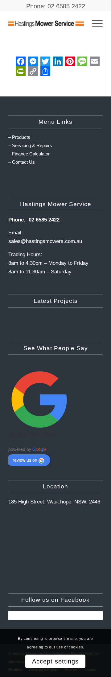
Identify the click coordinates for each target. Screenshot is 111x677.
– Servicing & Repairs (30, 145)
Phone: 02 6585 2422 (55, 6)
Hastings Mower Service (33, 434)
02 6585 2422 (44, 220)
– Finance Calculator (29, 153)
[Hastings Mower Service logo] (46, 23)
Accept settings (55, 661)
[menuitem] (94, 23)
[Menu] (94, 23)
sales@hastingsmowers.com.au (45, 241)
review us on (25, 460)
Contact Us (23, 162)
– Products (19, 137)
